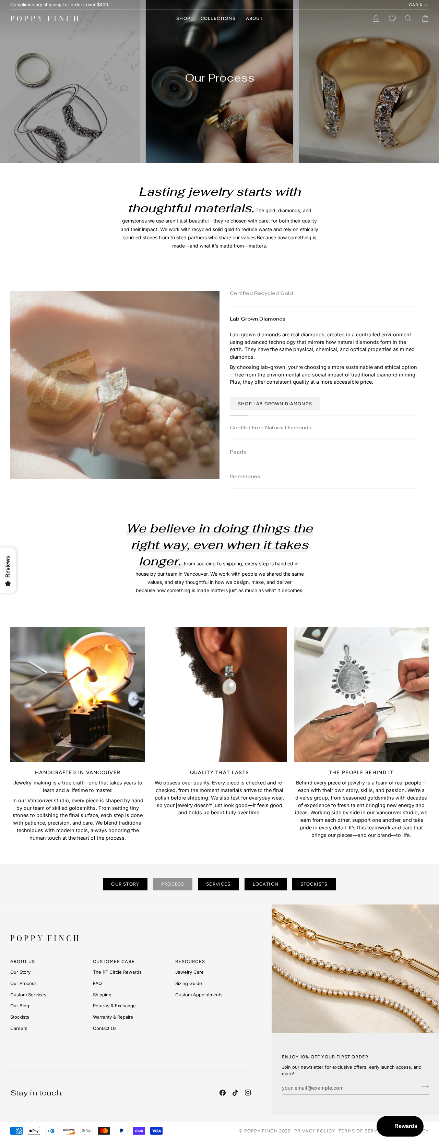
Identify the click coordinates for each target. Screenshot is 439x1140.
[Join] (423, 1086)
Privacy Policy (314, 1130)
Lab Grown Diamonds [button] (258, 316)
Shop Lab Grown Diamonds (275, 401)
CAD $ (415, 4)
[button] (183, 18)
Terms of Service (362, 1130)
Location (265, 884)
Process (172, 884)
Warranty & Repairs (113, 1017)
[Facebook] (223, 1093)
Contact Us (105, 1028)
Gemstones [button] (245, 476)
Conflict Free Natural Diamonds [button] (270, 428)
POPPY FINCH (261, 1130)
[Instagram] (248, 1093)
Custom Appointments (199, 994)
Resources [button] (190, 961)
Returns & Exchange (114, 1005)
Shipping (102, 994)
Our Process (23, 983)
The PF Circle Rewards (117, 972)
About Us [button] (22, 961)
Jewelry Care (189, 972)
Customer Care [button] (114, 961)
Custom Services (28, 994)
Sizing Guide (188, 983)
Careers (18, 1028)
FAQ (97, 983)
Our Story (125, 884)
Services (218, 884)
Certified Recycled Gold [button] (261, 292)
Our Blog (19, 1005)
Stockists (314, 884)
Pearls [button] (238, 452)
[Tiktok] (235, 1093)
